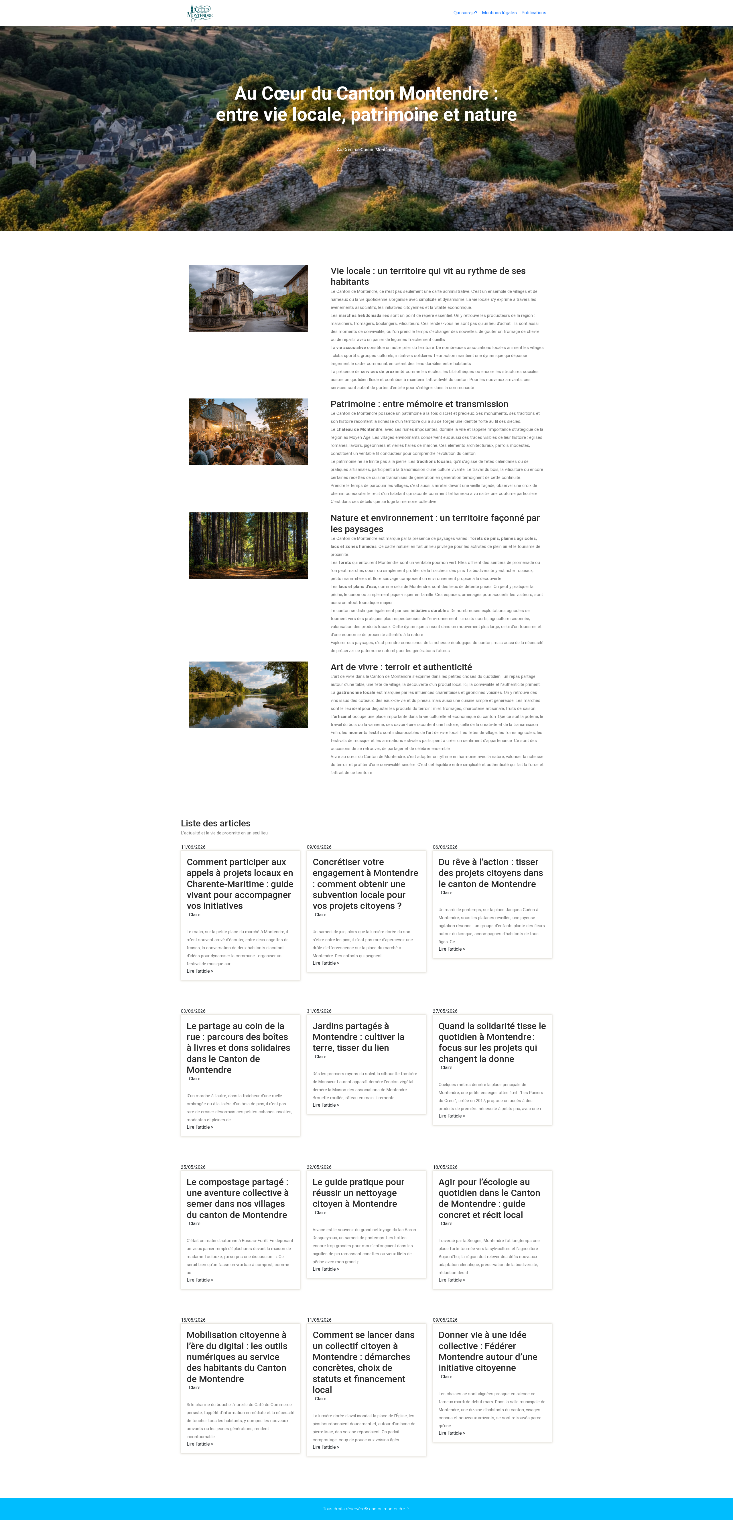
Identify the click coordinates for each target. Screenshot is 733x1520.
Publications (533, 12)
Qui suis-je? (465, 12)
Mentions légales (499, 12)
